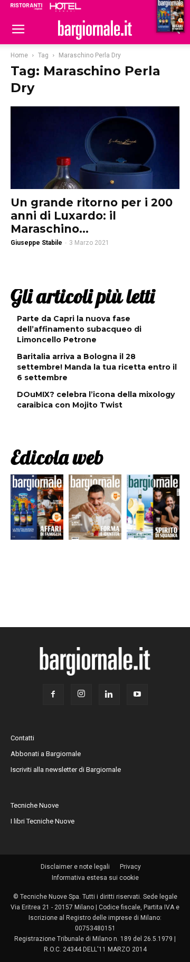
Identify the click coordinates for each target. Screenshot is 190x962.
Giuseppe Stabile (36, 242)
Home (19, 55)
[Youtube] (137, 694)
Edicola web (57, 457)
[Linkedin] (109, 694)
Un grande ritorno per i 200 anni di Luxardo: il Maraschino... (92, 215)
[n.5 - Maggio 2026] (153, 509)
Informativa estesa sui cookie (95, 877)
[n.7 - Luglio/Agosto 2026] (37, 509)
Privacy (130, 866)
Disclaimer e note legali (75, 866)
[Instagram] (81, 694)
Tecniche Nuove (35, 805)
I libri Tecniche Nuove (42, 821)
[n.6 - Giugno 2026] (95, 509)
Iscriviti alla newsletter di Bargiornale (66, 769)
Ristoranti (26, 6)
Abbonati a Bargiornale (46, 754)
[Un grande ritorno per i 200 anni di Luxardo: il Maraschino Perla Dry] (95, 147)
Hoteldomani (65, 7)
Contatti (22, 738)
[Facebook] (53, 694)
